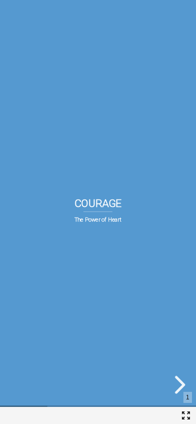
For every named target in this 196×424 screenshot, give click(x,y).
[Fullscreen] (186, 415)
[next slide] (178, 385)
